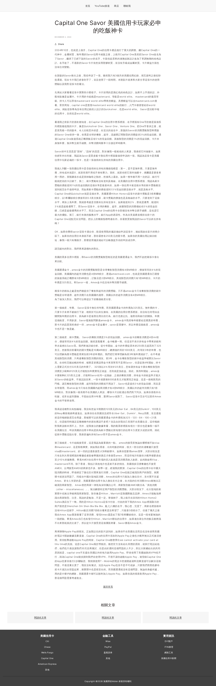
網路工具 (168, 652)
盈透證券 (108, 652)
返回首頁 (108, 586)
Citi (47, 641)
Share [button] (61, 44)
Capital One (47, 658)
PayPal (108, 647)
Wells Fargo (47, 652)
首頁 (87, 5)
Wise (108, 641)
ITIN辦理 (168, 647)
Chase (47, 647)
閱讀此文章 (40, 617)
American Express (47, 664)
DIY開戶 (169, 641)
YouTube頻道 (102, 5)
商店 (116, 5)
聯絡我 (127, 5)
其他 (47, 669)
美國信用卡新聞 (168, 658)
